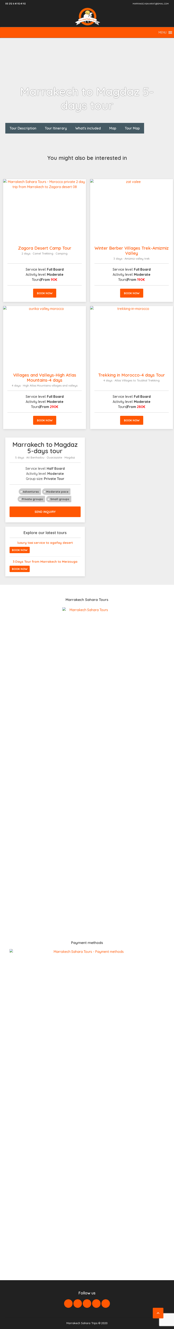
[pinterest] (87, 1303)
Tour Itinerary (56, 128)
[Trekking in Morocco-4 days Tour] (131, 337)
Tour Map (132, 128)
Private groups (32, 499)
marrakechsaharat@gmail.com (151, 3)
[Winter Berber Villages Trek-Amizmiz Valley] (131, 210)
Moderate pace (57, 491)
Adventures (31, 491)
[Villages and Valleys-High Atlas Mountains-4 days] (44, 337)
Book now (44, 293)
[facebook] (68, 1303)
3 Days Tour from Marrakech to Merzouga (45, 562)
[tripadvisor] (105, 1303)
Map (112, 128)
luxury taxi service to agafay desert (45, 543)
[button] (163, 32)
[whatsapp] (96, 1303)
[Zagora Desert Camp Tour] (44, 210)
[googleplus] (77, 1303)
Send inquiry (45, 512)
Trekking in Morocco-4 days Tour (131, 375)
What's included (88, 128)
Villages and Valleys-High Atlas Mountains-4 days (44, 377)
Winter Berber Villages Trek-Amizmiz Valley (132, 250)
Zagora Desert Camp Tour (44, 248)
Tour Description (23, 128)
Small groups (59, 499)
